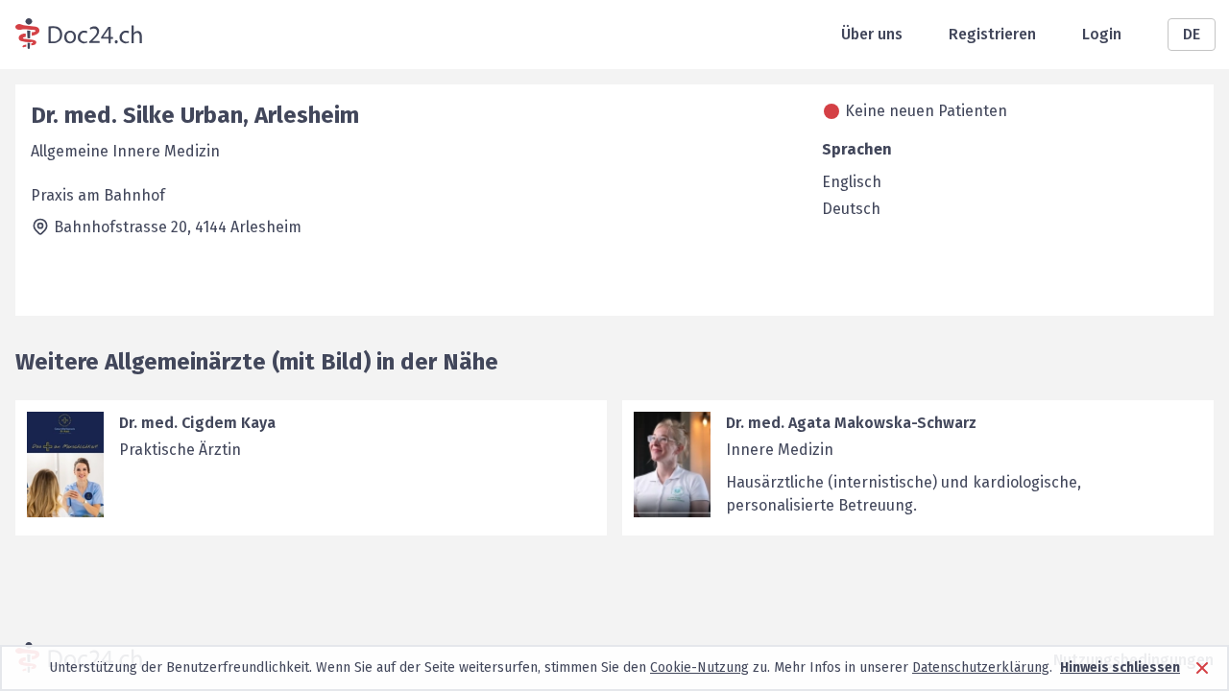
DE (1191, 34)
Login (1101, 34)
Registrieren (992, 34)
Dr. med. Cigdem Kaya (197, 423)
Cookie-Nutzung (699, 667)
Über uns (872, 34)
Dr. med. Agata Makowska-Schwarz (851, 423)
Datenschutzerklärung (980, 667)
